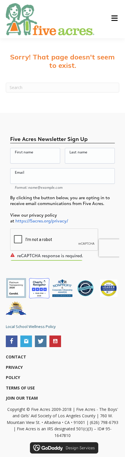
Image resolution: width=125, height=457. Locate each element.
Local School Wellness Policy (31, 326)
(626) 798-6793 (104, 422)
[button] (11, 341)
